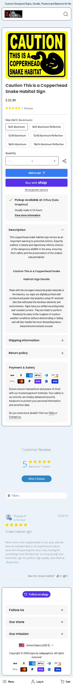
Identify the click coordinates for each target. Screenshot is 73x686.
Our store (16, 622)
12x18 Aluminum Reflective (48, 135)
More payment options (36, 189)
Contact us (15, 416)
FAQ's (52, 412)
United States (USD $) (38, 645)
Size (18, 120)
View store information (27, 215)
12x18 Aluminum (17, 135)
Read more (12, 562)
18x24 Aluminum (17, 144)
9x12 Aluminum (16, 126)
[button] (65, 681)
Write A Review (36, 478)
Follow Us (16, 610)
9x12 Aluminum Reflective (46, 126)
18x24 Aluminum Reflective (49, 144)
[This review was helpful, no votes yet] (58, 576)
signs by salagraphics (41, 653)
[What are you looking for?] (65, 14)
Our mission (19, 634)
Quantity (10, 153)
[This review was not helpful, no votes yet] (64, 576)
